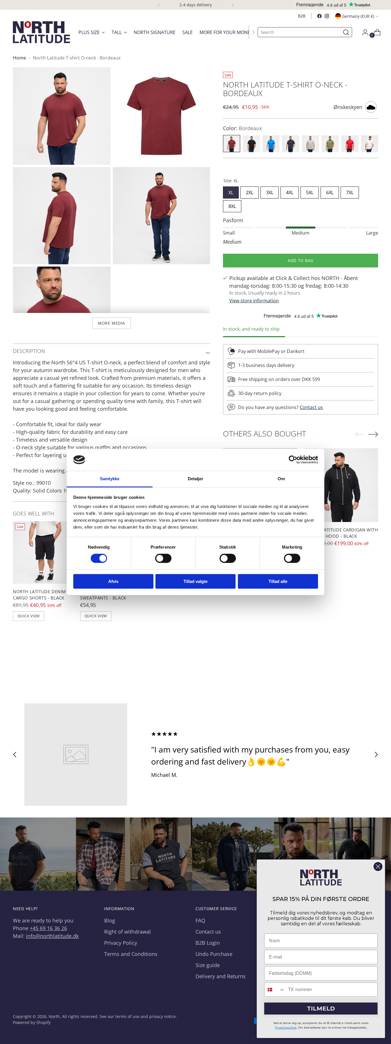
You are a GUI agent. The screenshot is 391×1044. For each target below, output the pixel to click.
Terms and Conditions (130, 953)
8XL (232, 204)
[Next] (232, 5)
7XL (350, 191)
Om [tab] (281, 478)
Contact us (311, 407)
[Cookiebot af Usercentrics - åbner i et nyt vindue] (293, 459)
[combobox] (274, 990)
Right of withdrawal (127, 931)
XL (230, 191)
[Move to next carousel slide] (376, 755)
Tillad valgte (195, 581)
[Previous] (159, 5)
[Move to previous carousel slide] (14, 755)
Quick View (28, 615)
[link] (321, 878)
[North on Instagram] (326, 16)
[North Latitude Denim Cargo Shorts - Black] (44, 552)
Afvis (113, 581)
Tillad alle (277, 581)
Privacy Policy (120, 942)
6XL (329, 191)
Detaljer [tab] (196, 478)
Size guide (208, 965)
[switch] (163, 558)
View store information (254, 300)
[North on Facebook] (319, 16)
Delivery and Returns (221, 976)
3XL (269, 191)
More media (111, 323)
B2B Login (208, 942)
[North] (41, 32)
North (54, 1016)
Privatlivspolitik (286, 1027)
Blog (109, 920)
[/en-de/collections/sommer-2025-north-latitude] (195, 854)
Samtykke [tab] (110, 478)
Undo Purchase (214, 953)
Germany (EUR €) (358, 16)
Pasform (233, 220)
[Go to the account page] (363, 32)
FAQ (200, 920)
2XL (249, 191)
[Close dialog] (378, 867)
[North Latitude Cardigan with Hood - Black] (341, 485)
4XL (289, 191)
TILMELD (321, 1008)
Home (19, 58)
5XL (309, 191)
